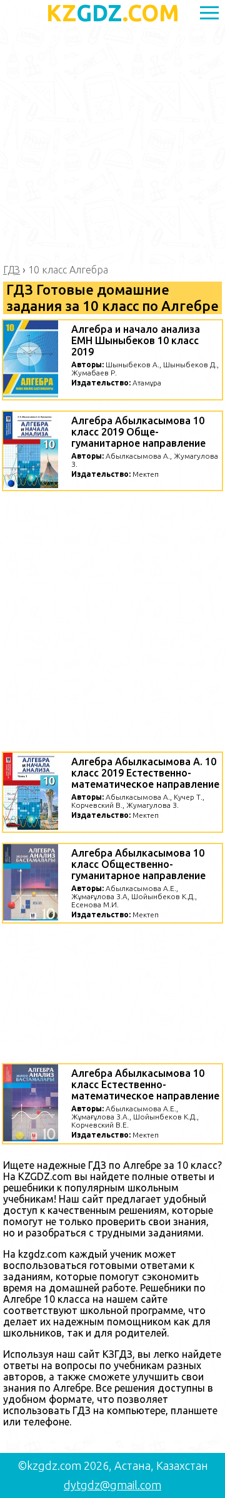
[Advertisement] (112, 145)
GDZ (112, 13)
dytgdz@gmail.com (112, 1485)
